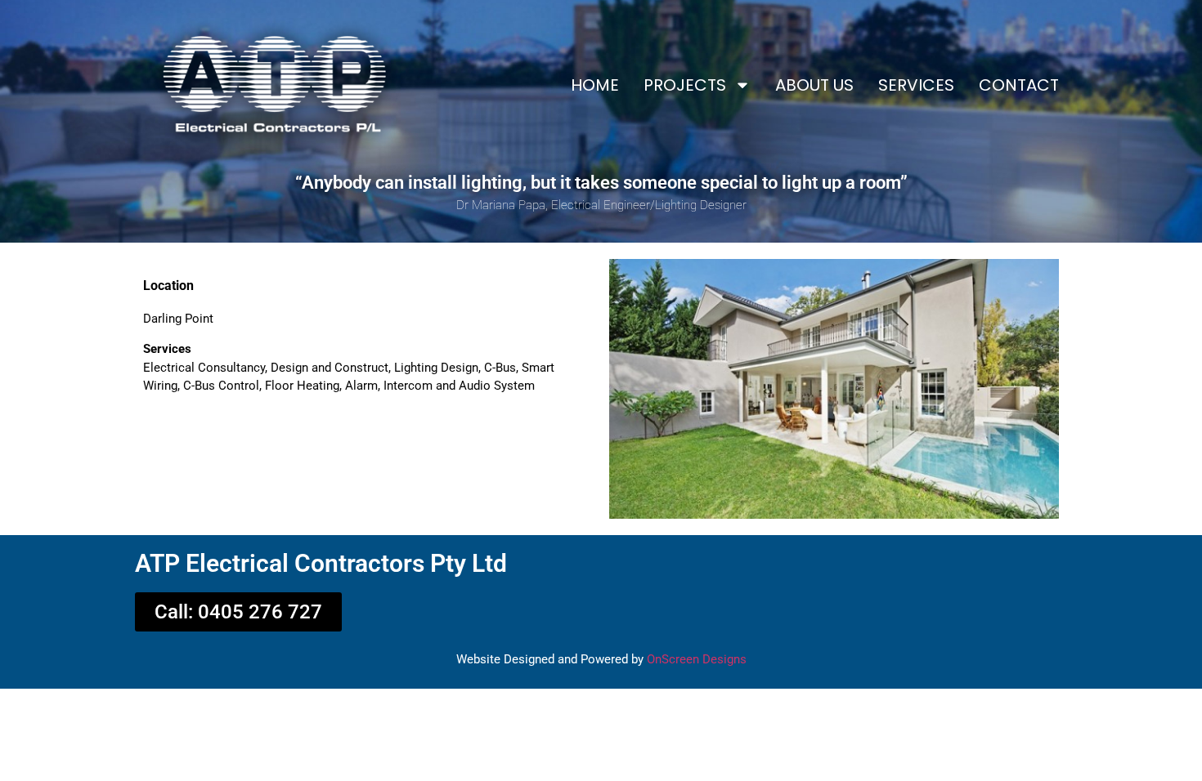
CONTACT (1019, 85)
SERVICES (916, 85)
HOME (595, 85)
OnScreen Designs (697, 659)
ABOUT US (814, 85)
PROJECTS (685, 85)
